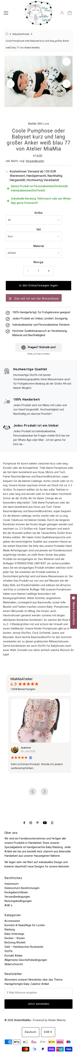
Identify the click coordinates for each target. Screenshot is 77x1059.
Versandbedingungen (17, 896)
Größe (38, 213)
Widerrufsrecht (13, 964)
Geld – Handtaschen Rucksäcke (23, 946)
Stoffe (8, 951)
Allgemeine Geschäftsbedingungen (25, 960)
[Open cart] (70, 13)
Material (38, 246)
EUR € (48, 1032)
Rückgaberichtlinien (16, 892)
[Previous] (10, 84)
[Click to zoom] (66, 62)
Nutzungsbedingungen (18, 901)
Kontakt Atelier (13, 955)
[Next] (66, 84)
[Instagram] (30, 822)
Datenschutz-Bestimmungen (21, 888)
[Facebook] (24, 822)
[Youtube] (45, 822)
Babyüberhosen (21, 34)
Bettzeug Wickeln (15, 942)
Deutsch (30, 1032)
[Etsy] (52, 822)
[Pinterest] (37, 822)
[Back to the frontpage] (7, 34)
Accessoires (12, 921)
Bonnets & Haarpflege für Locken (24, 925)
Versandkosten (35, 161)
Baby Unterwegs (14, 934)
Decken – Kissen (14, 938)
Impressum (11, 883)
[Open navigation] (6, 13)
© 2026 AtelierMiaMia (17, 1020)
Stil (38, 229)
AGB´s (8, 905)
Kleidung (9, 929)
